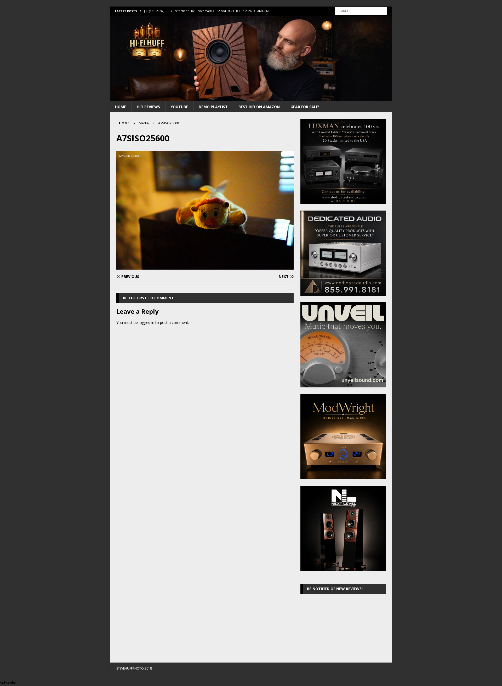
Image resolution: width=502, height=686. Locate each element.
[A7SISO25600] (205, 266)
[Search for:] (361, 10)
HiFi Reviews (148, 106)
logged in (146, 322)
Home (120, 106)
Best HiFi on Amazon (259, 106)
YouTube (179, 106)
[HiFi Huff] (251, 98)
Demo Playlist (213, 106)
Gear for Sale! (304, 106)
